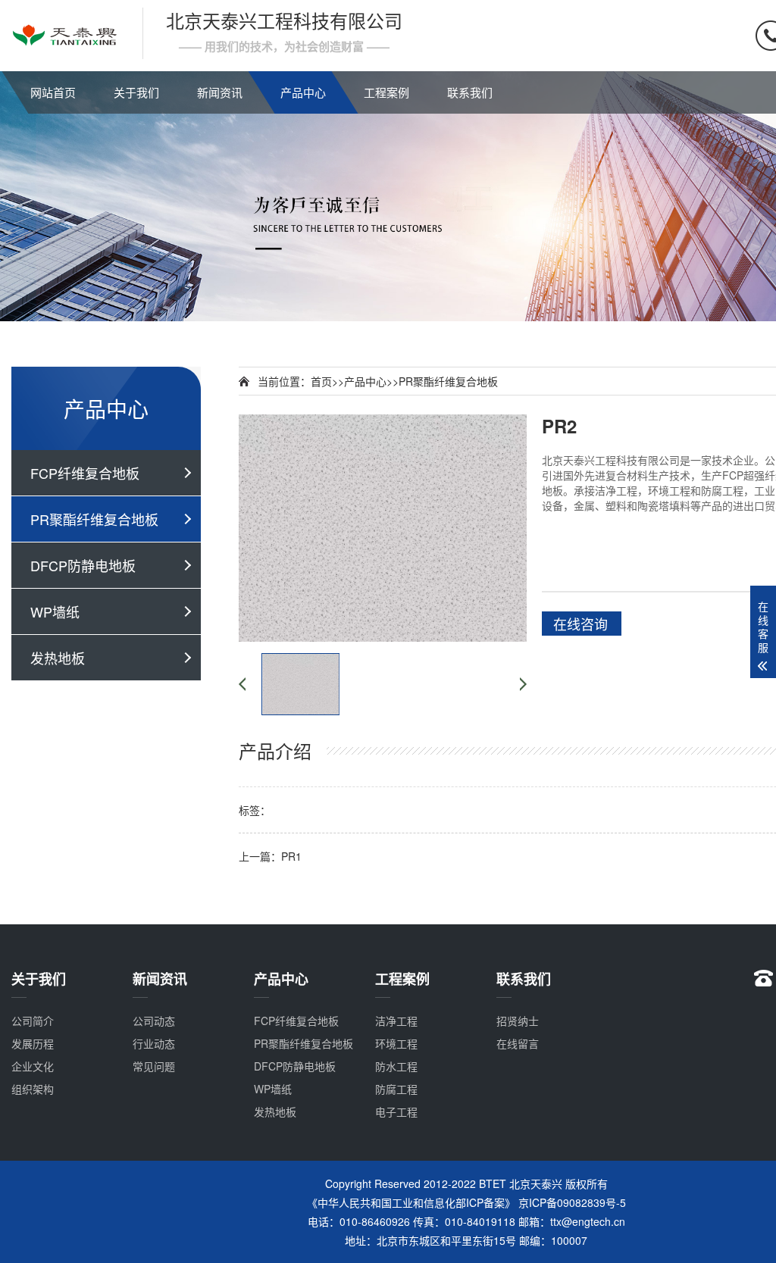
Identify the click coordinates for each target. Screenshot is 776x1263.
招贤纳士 (517, 1020)
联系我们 (470, 92)
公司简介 (32, 1020)
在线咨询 (580, 623)
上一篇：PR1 (270, 856)
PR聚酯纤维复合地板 (94, 519)
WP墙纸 (55, 611)
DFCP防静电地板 (83, 565)
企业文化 (32, 1066)
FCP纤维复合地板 (84, 473)
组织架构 (32, 1088)
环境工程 (396, 1043)
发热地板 (57, 657)
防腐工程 (396, 1088)
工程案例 (386, 92)
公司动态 (154, 1020)
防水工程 (396, 1066)
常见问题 (154, 1066)
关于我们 (136, 92)
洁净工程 (396, 1020)
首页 (321, 381)
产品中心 (303, 92)
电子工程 (396, 1111)
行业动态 (154, 1043)
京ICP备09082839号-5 (572, 1202)
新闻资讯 (219, 92)
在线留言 (517, 1043)
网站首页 (53, 92)
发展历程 (32, 1043)
